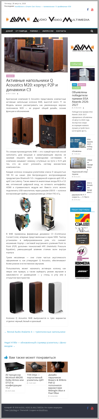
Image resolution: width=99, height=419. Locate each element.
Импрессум (47, 31)
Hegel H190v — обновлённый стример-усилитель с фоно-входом (35, 344)
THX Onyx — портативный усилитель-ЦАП (35, 377)
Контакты (61, 31)
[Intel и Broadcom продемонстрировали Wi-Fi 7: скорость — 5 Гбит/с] (78, 182)
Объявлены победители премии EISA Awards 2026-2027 (37, 6)
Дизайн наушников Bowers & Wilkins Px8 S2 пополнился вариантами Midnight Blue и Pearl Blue (57, 383)
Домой (9, 31)
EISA (74, 85)
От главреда (21, 31)
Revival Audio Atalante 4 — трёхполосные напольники (34, 331)
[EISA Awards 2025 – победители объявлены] (78, 138)
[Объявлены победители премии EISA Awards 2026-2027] (82, 69)
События (76, 88)
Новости (10, 76)
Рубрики (34, 31)
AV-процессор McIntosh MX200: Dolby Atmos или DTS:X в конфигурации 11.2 (15, 381)
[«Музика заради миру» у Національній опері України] (78, 159)
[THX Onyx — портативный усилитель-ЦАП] (36, 363)
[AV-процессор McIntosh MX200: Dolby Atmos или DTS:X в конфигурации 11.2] (14, 363)
